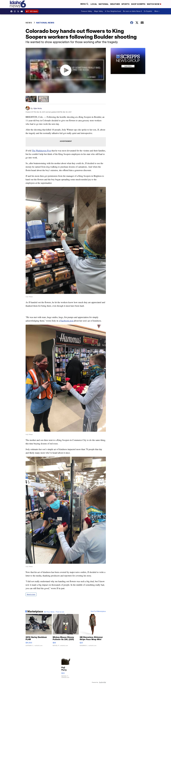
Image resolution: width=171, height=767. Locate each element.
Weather (115, 4)
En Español (148, 11)
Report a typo (31, 594)
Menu (83, 4)
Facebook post (67, 320)
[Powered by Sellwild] (102, 682)
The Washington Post (41, 150)
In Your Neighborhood (113, 11)
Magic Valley (98, 11)
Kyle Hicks (38, 108)
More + (156, 11)
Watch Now (153, 4)
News (29, 23)
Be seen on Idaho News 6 (132, 11)
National (104, 4)
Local (94, 4)
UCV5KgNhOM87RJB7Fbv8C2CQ (22, 11)
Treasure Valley (86, 11)
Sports (125, 4)
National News (45, 23)
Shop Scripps (138, 4)
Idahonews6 (11, 11)
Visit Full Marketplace (98, 611)
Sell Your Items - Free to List (54, 612)
